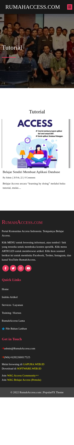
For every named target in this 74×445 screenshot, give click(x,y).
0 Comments (30, 177)
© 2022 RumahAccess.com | (26, 392)
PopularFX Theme (53, 392)
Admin (8, 177)
